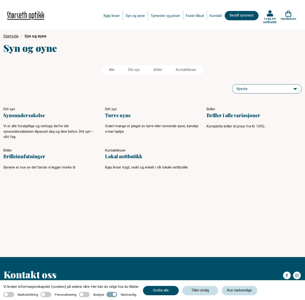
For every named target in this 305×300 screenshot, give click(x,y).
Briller (158, 70)
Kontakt (216, 16)
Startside (11, 36)
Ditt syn (134, 70)
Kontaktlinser (186, 70)
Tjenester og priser (165, 16)
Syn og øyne (135, 16)
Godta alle (161, 290)
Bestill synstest (242, 15)
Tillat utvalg (200, 290)
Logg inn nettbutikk (269, 20)
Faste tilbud (195, 16)
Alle (112, 70)
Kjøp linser (112, 16)
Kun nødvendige (239, 290)
